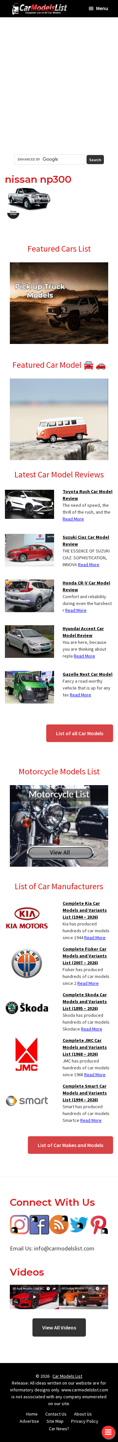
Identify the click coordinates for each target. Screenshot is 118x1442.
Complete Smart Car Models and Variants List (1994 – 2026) (85, 1093)
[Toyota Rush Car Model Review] (29, 492)
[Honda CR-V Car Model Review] (29, 583)
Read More (73, 519)
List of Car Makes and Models (70, 1145)
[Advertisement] (59, 86)
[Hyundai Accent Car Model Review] (29, 629)
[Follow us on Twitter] (78, 1219)
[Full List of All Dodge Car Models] (34, 1289)
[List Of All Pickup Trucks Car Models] (59, 266)
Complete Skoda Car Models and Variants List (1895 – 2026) (85, 1001)
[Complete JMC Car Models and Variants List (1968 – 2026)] (27, 1041)
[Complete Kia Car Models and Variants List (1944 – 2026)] (27, 904)
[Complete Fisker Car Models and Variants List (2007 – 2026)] (27, 949)
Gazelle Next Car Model (87, 674)
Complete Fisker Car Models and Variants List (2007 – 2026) (85, 956)
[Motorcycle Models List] (59, 789)
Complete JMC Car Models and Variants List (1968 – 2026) (85, 1047)
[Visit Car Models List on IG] (20, 1219)
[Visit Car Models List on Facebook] (39, 1219)
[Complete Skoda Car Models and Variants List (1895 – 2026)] (27, 995)
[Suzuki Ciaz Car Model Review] (29, 538)
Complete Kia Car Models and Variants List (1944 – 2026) (85, 910)
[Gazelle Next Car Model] (29, 675)
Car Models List (67, 1376)
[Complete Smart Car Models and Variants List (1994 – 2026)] (27, 1086)
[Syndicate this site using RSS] (59, 1219)
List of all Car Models (79, 733)
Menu (102, 8)
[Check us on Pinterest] (98, 1219)
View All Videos (59, 1327)
